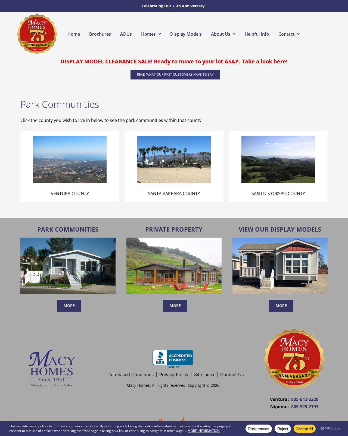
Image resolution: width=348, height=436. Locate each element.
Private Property (174, 229)
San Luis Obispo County (278, 193)
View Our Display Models (280, 229)
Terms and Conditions (131, 374)
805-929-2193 (304, 407)
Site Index (204, 374)
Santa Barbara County (174, 193)
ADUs (126, 34)
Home (73, 34)
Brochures (100, 34)
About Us (220, 34)
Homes (148, 34)
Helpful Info (257, 34)
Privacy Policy (173, 374)
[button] (151, 34)
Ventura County (70, 193)
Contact (286, 34)
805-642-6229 (304, 399)
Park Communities (67, 229)
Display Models (186, 34)
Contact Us (232, 374)
